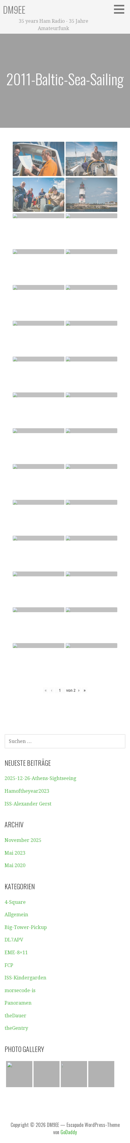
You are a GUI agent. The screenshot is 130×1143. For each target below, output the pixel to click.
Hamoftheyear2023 (27, 791)
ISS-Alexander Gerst (28, 804)
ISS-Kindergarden (25, 978)
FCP (9, 965)
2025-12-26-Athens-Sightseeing (40, 778)
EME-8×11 (16, 952)
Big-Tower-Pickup (26, 927)
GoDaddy (68, 1132)
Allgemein (16, 914)
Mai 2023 (15, 853)
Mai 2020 (15, 865)
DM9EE (14, 9)
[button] (121, 9)
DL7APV (14, 940)
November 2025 (23, 840)
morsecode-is (20, 990)
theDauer (15, 1016)
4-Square (15, 902)
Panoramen (18, 1003)
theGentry (16, 1028)
